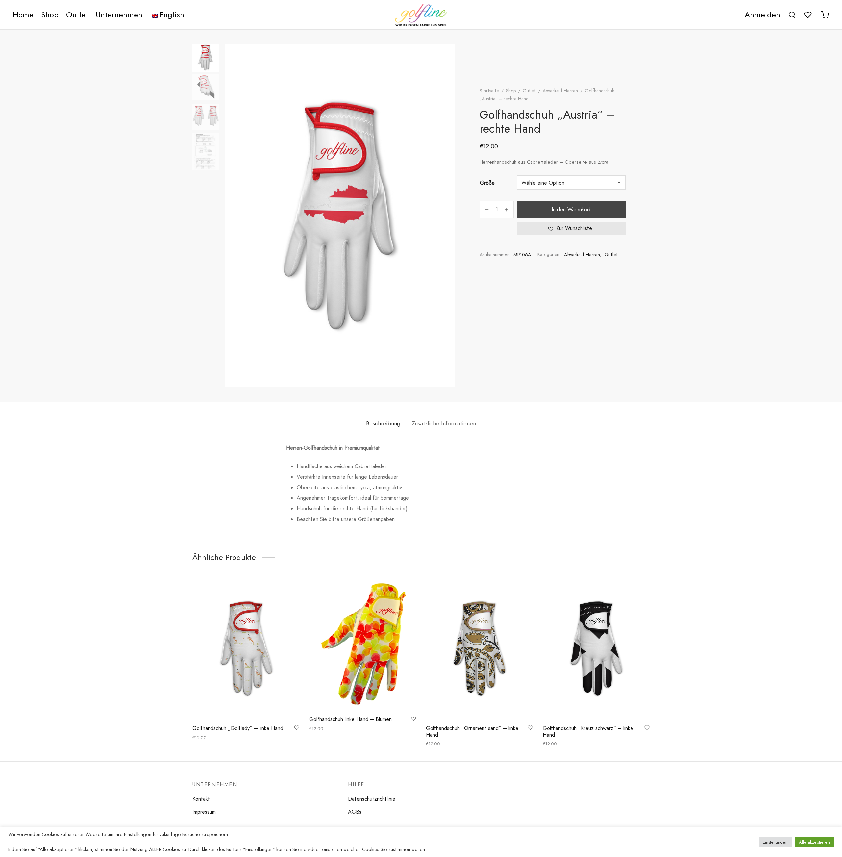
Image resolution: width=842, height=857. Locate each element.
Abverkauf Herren (560, 91)
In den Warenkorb (572, 209)
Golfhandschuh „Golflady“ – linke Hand (237, 728)
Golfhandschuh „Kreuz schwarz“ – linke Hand (588, 731)
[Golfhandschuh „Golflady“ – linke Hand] (245, 648)
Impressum (204, 812)
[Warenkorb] (825, 15)
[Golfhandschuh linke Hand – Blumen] (362, 644)
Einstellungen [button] (775, 842)
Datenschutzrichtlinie (371, 799)
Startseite (489, 91)
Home (23, 14)
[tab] (383, 423)
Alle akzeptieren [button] (814, 842)
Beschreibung (383, 423)
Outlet (77, 14)
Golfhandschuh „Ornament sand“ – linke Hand (472, 731)
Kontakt (201, 799)
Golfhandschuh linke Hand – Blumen (350, 719)
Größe (487, 183)
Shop (50, 14)
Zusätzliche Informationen (444, 423)
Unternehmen (119, 14)
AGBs (354, 812)
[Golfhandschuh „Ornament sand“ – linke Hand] (479, 648)
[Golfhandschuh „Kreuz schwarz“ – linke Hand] (596, 648)
